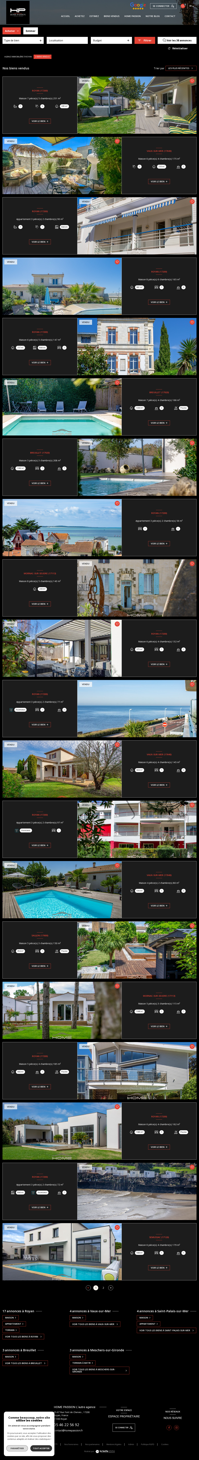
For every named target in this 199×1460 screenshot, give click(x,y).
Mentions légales (113, 1444)
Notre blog (153, 16)
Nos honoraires (71, 1444)
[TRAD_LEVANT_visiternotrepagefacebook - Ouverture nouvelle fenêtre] (169, 1427)
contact (170, 16)
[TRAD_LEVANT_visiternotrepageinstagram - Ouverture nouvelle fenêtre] (176, 1427)
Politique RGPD (147, 1444)
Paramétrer (17, 1448)
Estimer (30, 31)
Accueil (65, 16)
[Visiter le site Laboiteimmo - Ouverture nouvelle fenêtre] (105, 1451)
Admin (131, 1444)
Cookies (164, 1444)
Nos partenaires (92, 1444)
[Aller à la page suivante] (110, 1287)
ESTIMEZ (94, 16)
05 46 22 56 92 (66, 1424)
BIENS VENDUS (111, 16)
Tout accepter (41, 1448)
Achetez (80, 16)
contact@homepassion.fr (68, 1430)
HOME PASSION (132, 16)
